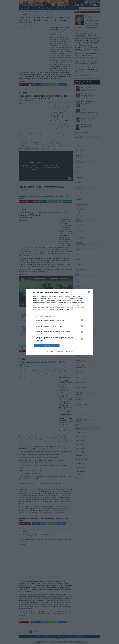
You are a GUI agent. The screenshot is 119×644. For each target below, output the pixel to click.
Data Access (59, 351)
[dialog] (59, 322)
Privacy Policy (69, 351)
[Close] (89, 292)
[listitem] (59, 316)
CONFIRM (47, 345)
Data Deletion (49, 351)
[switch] (81, 320)
